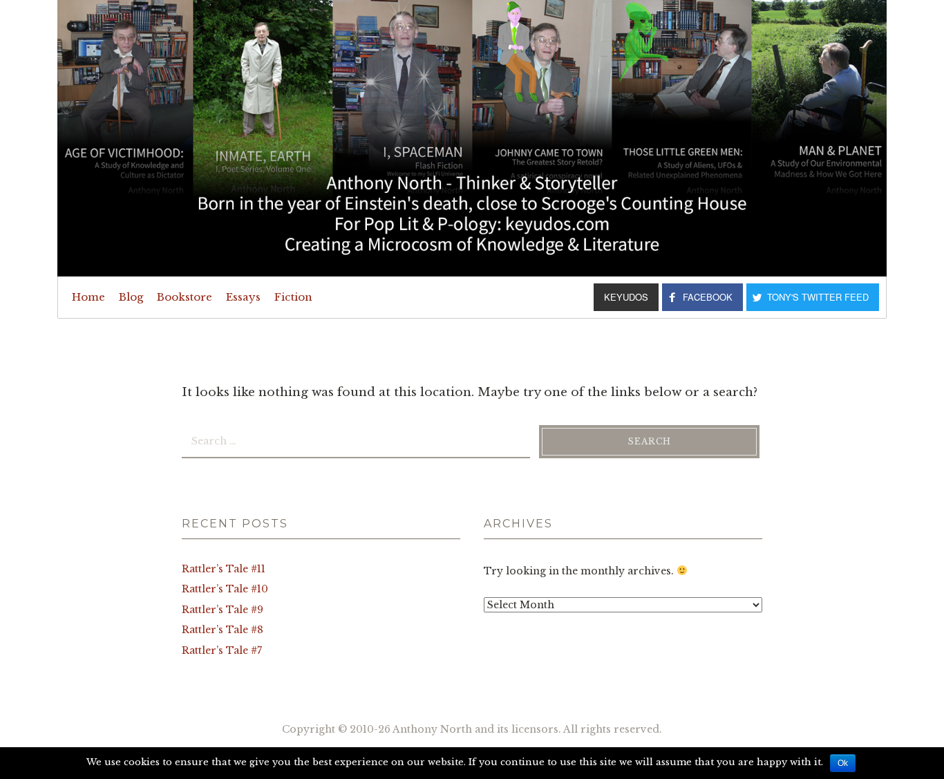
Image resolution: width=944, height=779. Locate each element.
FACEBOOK (708, 296)
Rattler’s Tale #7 (222, 650)
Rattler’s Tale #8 (222, 629)
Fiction (293, 296)
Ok (843, 763)
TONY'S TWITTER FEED (818, 296)
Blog (131, 296)
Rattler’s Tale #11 (223, 569)
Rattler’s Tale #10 (225, 589)
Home (88, 296)
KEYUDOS (626, 296)
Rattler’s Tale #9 (222, 609)
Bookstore (184, 296)
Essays (243, 296)
